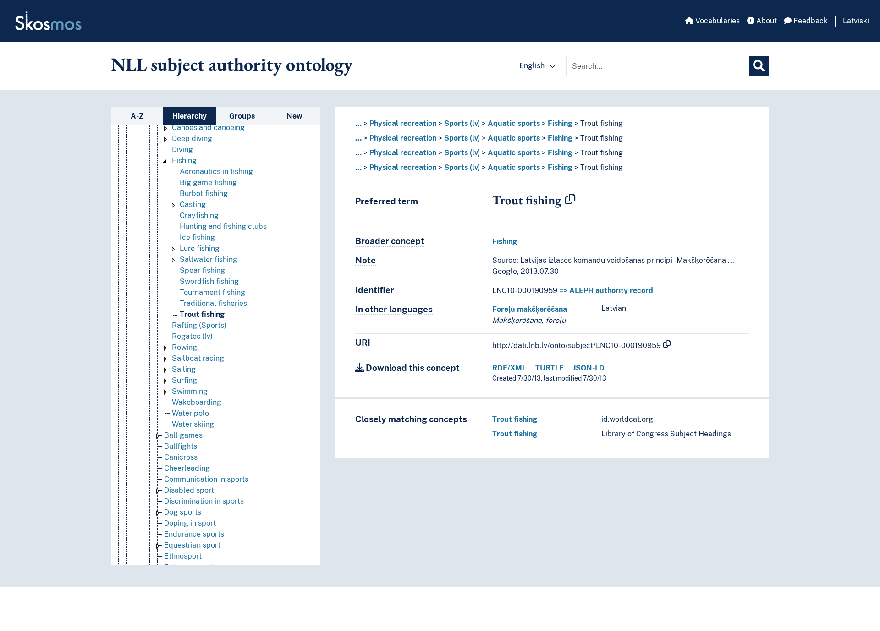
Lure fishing (200, 248)
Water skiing (193, 424)
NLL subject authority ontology (231, 64)
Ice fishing (197, 237)
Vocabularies (716, 20)
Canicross (181, 457)
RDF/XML (509, 368)
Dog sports (182, 512)
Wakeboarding (196, 402)
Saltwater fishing (208, 259)
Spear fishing (202, 270)
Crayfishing (199, 215)
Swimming (190, 391)
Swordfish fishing (209, 281)
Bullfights (180, 446)
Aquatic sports (514, 123)
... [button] (358, 123)
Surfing (184, 380)
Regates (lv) (192, 336)
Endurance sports (194, 534)
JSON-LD (589, 368)
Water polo (190, 413)
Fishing (184, 160)
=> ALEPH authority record (606, 290)
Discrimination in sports (204, 501)
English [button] (532, 65)
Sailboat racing (198, 358)
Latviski (856, 20)
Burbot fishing (204, 193)
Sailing (184, 369)
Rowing (184, 347)
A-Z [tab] (137, 116)
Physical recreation (402, 123)
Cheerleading (187, 468)
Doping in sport (190, 523)
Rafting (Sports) (199, 325)
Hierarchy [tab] (189, 116)
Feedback (810, 20)
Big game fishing (208, 182)
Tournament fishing (212, 292)
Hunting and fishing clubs (223, 226)
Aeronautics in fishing (216, 171)
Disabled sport (189, 490)
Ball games (183, 435)
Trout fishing (202, 314)
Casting (193, 204)
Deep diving (192, 138)
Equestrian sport (192, 545)
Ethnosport (183, 556)
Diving (182, 149)
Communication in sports (206, 479)
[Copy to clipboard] (570, 200)
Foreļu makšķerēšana (529, 309)
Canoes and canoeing (208, 127)
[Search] (759, 66)
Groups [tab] (242, 116)
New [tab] (294, 116)
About (765, 20)
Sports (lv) (462, 123)
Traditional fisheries (213, 303)
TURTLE (549, 368)
